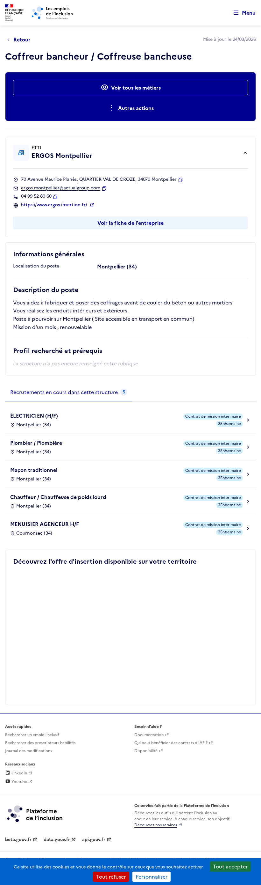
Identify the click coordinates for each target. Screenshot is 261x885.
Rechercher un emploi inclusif (32, 735)
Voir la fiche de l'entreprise (130, 223)
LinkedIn (19, 773)
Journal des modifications (28, 751)
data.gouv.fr (57, 839)
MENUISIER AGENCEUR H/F (44, 524)
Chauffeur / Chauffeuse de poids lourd (58, 497)
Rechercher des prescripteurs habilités (40, 743)
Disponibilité (146, 751)
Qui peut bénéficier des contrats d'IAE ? (171, 743)
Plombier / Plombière (36, 443)
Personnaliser (151, 877)
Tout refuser (111, 877)
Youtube (19, 782)
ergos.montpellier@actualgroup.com (60, 188)
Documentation (149, 735)
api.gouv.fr (93, 839)
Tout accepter (230, 866)
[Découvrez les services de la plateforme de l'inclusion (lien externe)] (35, 813)
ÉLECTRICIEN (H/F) (34, 416)
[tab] (68, 392)
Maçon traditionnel (33, 470)
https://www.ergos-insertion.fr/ (54, 205)
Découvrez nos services (155, 825)
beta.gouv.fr (18, 839)
